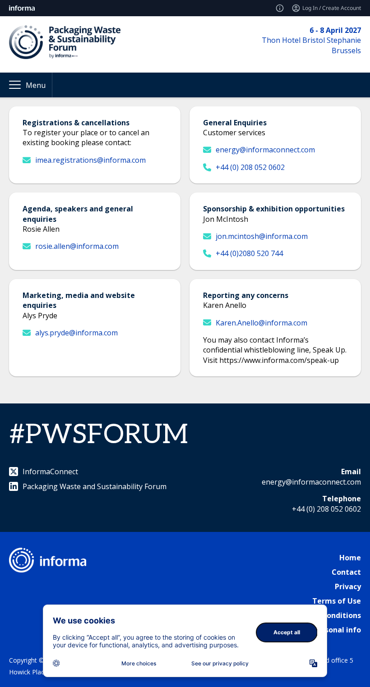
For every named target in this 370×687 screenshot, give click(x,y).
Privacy (348, 586)
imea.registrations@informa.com (90, 160)
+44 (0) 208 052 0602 (250, 167)
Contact (346, 572)
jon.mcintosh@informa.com (262, 236)
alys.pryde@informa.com (76, 333)
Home (350, 558)
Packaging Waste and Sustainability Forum (94, 486)
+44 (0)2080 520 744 (249, 253)
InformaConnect (50, 471)
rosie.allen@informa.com (77, 246)
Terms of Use (336, 601)
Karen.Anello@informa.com (261, 323)
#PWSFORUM (98, 435)
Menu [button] (36, 85)
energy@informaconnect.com (265, 150)
